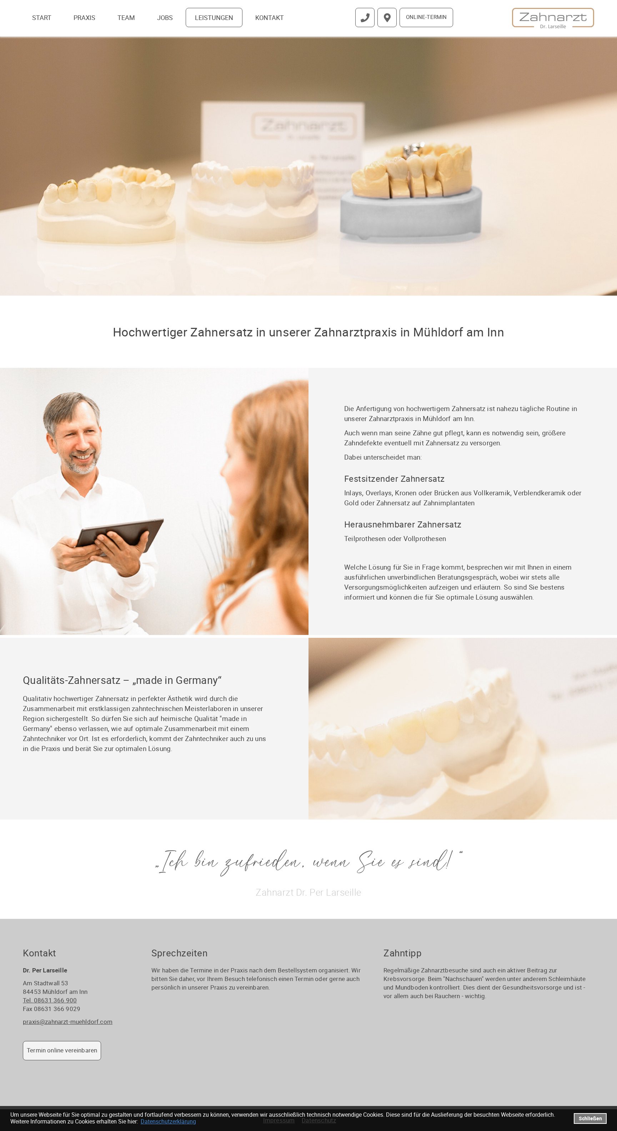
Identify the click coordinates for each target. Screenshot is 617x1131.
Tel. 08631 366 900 (50, 1000)
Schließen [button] (590, 1118)
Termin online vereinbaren (62, 1050)
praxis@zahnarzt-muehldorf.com (67, 1021)
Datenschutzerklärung (168, 1121)
